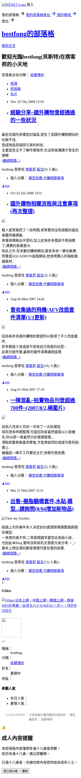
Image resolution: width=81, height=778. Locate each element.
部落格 (15, 89)
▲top (6, 186)
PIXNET (20, 714)
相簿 (13, 84)
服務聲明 (46, 719)
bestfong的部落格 (28, 34)
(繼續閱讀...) (11, 161)
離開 (25, 771)
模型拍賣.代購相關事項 (46, 178)
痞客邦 (30, 169)
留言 (40, 169)
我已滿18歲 (10, 771)
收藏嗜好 (37, 75)
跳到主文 (9, 46)
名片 (13, 94)
